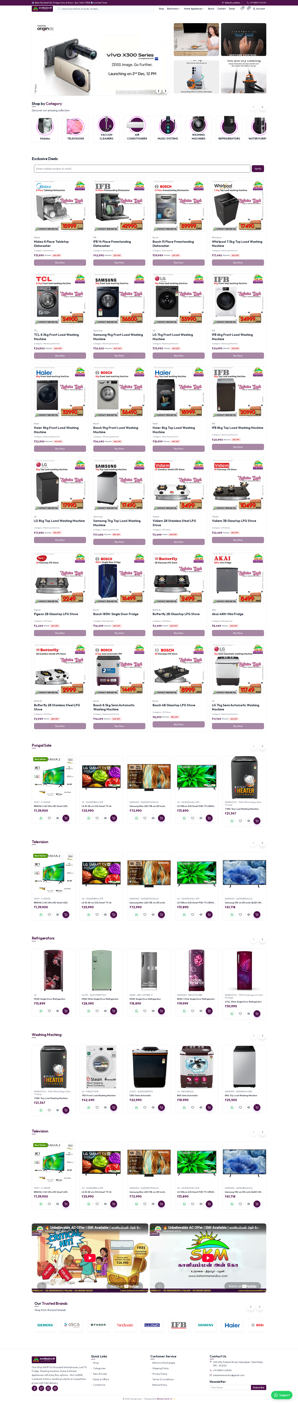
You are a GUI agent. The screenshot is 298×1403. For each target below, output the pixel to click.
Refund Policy (159, 1384)
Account (260, 8)
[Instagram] (48, 1388)
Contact (221, 8)
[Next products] (262, 746)
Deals (232, 8)
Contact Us (99, 1384)
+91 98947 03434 (222, 1370)
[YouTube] (55, 1388)
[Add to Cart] (65, 818)
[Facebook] (34, 1388)
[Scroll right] (262, 107)
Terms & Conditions (163, 1379)
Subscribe (258, 1387)
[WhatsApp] (41, 818)
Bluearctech (163, 1398)
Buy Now (60, 262)
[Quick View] (57, 818)
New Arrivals (100, 1373)
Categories (99, 1368)
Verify (258, 168)
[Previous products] (253, 746)
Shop (161, 8)
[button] (97, 93)
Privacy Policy (159, 1373)
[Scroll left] (253, 107)
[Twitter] (41, 1388)
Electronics (172, 8)
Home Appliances (193, 8)
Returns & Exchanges (163, 1362)
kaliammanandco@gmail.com (228, 1375)
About (211, 8)
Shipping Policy (160, 1368)
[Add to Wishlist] (49, 818)
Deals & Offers (101, 1379)
